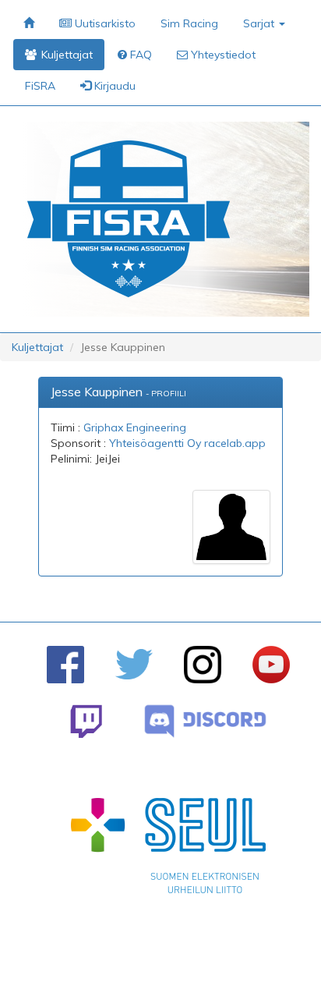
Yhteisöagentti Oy (156, 443)
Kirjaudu (113, 86)
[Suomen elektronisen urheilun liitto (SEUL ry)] (168, 849)
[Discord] (205, 721)
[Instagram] (202, 664)
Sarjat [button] (260, 23)
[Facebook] (65, 664)
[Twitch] (86, 721)
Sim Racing (189, 23)
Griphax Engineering (134, 427)
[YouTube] (271, 664)
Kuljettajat (37, 347)
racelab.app (235, 443)
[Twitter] (134, 664)
